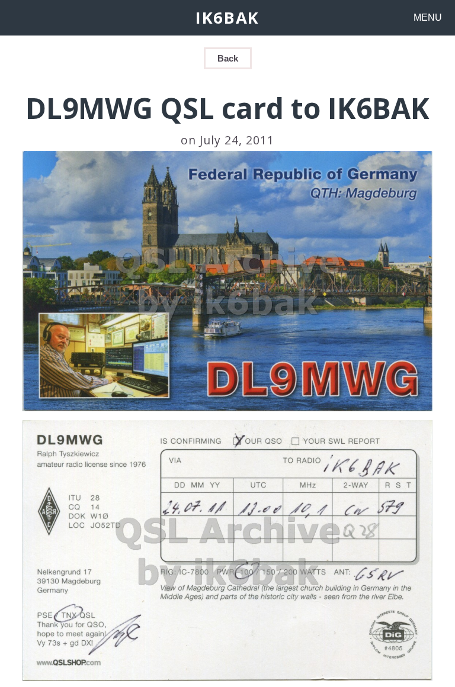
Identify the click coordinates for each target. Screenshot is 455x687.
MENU (428, 17)
